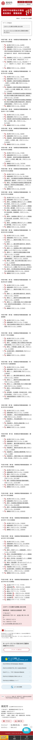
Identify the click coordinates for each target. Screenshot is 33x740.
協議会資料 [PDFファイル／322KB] (17, 500)
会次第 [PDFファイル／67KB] (16, 338)
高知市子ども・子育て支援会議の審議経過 (13, 672)
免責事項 (25, 724)
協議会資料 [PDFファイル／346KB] (17, 116)
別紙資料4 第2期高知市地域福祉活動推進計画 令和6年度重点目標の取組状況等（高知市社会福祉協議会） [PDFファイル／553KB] (18, 102)
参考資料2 (10, 595)
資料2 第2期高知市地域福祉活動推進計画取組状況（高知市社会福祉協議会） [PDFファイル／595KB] (17, 184)
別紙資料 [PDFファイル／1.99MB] (17, 566)
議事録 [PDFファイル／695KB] (16, 511)
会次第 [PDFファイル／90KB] (16, 235)
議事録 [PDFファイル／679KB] (16, 125)
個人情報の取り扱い (15, 724)
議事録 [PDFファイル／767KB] (16, 163)
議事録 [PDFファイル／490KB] (16, 68)
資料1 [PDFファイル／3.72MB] (16, 474)
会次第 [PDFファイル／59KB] (16, 439)
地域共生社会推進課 (27, 696)
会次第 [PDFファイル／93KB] (16, 367)
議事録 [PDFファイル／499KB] (16, 355)
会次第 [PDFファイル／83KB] (16, 114)
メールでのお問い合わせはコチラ (12, 623)
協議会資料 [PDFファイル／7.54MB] (18, 412)
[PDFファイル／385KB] (22, 593)
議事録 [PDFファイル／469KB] (16, 529)
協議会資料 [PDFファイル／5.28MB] (18, 199)
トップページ (8, 696)
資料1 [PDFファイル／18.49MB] (17, 527)
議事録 (9, 599)
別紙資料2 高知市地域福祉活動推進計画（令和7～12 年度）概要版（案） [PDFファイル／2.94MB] (17, 89)
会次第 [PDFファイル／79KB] (16, 197)
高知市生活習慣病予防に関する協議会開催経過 (14, 668)
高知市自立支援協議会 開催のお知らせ (12, 676)
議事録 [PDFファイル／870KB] (16, 144)
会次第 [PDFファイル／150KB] (16, 523)
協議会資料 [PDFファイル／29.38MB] (18, 543)
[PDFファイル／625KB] (22, 595)
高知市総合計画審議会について (11, 680)
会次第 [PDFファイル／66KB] (16, 410)
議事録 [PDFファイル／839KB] (16, 226)
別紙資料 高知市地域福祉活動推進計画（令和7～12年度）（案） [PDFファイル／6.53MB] (17, 140)
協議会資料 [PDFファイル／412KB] (17, 369)
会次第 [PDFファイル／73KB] (16, 541)
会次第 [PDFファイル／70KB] (16, 76)
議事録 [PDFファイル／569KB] (16, 427)
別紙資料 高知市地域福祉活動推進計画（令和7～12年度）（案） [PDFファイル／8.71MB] (17, 121)
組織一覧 (14, 696)
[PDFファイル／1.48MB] (22, 597)
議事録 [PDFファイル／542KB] (16, 273)
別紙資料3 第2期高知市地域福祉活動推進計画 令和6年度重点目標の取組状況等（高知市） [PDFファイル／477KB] (18, 95)
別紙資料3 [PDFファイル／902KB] (17, 61)
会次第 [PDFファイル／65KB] (16, 470)
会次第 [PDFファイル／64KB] (16, 174)
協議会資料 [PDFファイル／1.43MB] (18, 525)
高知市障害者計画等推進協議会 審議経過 (13, 664)
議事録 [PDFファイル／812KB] (16, 188)
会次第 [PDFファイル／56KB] (16, 133)
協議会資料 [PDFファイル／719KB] (17, 322)
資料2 (8, 591)
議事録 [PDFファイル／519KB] (16, 308)
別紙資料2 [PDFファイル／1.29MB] (17, 57)
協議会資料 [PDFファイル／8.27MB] (18, 176)
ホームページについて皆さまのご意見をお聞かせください (16, 31)
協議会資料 (10, 587)
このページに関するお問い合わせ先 (13, 26)
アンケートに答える (16, 649)
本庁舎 (19, 615)
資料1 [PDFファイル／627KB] (16, 589)
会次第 (9, 584)
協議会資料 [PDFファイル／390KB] (17, 237)
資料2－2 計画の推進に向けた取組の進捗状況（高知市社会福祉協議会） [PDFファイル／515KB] (17, 304)
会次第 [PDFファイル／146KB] (16, 498)
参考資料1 (10, 593)
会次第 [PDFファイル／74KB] (16, 320)
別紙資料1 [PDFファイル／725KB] (17, 49)
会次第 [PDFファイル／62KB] (16, 45)
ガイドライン (4, 727)
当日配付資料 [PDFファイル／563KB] (18, 484)
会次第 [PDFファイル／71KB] (16, 153)
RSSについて (14, 727)
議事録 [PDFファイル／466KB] (16, 573)
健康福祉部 (6, 610)
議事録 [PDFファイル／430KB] (16, 486)
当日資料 (9, 597)
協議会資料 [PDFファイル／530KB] (17, 287)
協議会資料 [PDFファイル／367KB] (17, 340)
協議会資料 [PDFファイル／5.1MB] (17, 441)
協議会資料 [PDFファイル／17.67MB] (18, 47)
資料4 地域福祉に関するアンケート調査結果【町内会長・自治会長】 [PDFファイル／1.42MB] (18, 218)
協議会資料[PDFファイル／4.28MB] (17, 155)
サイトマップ (4, 724)
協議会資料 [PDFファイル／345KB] (17, 136)
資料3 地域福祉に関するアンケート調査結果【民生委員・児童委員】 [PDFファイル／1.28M (18, 212)
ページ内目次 (8, 23)
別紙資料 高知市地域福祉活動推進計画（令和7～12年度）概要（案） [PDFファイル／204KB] (17, 159)
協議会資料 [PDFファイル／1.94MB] (18, 472)
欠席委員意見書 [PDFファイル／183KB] (18, 165)
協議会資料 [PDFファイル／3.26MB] (18, 78)
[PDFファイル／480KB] (23, 587)
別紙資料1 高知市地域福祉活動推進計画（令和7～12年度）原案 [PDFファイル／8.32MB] (17, 83)
